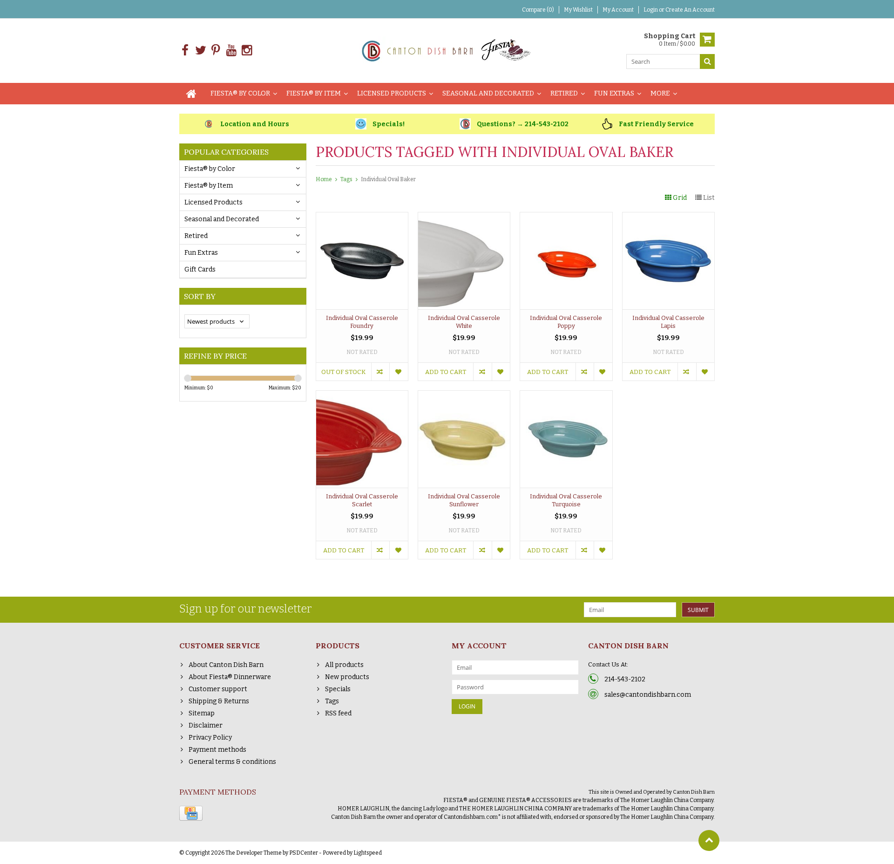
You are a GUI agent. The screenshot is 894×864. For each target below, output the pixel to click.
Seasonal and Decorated (488, 93)
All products (344, 665)
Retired (564, 93)
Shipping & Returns (219, 701)
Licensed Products (391, 93)
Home (324, 179)
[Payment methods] (191, 813)
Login (651, 10)
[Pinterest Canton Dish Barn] (216, 50)
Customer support (218, 689)
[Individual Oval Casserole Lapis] (668, 217)
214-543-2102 (624, 679)
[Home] (191, 93)
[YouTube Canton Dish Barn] (231, 50)
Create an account (690, 10)
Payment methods (217, 750)
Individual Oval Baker (388, 179)
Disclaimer (206, 725)
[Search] (707, 61)
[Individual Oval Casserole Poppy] (566, 217)
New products (347, 677)
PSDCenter (303, 853)
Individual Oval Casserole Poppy (566, 321)
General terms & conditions (232, 762)
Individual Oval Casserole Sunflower (464, 500)
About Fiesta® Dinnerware (230, 677)
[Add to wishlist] (398, 372)
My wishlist (578, 10)
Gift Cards (200, 269)
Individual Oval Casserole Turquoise (566, 500)
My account (618, 10)
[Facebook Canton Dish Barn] (185, 50)
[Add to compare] (380, 372)
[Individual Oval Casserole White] (464, 217)
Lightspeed (367, 853)
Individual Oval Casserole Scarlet (362, 500)
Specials (338, 689)
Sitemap (202, 713)
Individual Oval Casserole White (464, 321)
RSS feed (338, 713)
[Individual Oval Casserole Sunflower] (464, 396)
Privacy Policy (210, 738)
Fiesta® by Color (240, 93)
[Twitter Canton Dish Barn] (200, 50)
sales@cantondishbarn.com (647, 695)
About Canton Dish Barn (226, 665)
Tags (346, 179)
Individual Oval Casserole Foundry (362, 321)
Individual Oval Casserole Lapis (668, 321)
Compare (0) (538, 10)
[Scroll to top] (708, 840)
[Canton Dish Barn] (447, 50)
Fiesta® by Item (313, 93)
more (660, 93)
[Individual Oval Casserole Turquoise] (566, 396)
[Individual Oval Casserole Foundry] (362, 217)
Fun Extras (614, 93)
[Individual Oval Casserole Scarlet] (362, 396)
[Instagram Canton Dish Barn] (246, 50)
